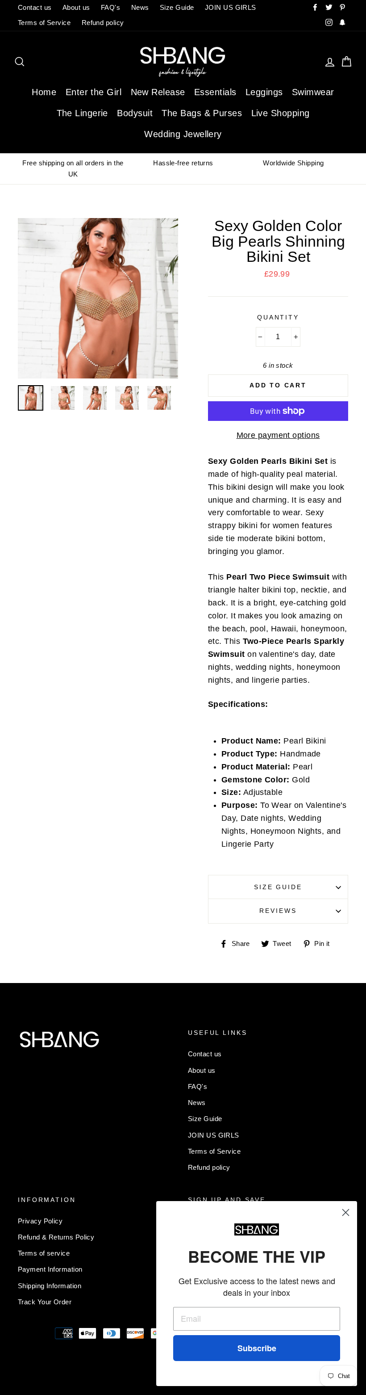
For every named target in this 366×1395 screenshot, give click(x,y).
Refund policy (103, 22)
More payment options (278, 435)
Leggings (264, 92)
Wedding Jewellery (183, 134)
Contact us (35, 7)
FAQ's (110, 7)
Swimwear (313, 92)
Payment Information (50, 1269)
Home (44, 92)
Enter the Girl (93, 92)
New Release (158, 92)
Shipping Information (49, 1286)
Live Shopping (280, 113)
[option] (73, 169)
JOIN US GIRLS (230, 7)
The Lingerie (82, 113)
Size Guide (177, 7)
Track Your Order (44, 1302)
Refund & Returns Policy (56, 1237)
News (140, 7)
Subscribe (256, 1348)
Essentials (215, 92)
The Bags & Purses (202, 113)
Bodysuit (135, 113)
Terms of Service (44, 22)
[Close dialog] (346, 1212)
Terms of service (44, 1253)
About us (76, 7)
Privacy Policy (40, 1221)
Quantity (278, 317)
